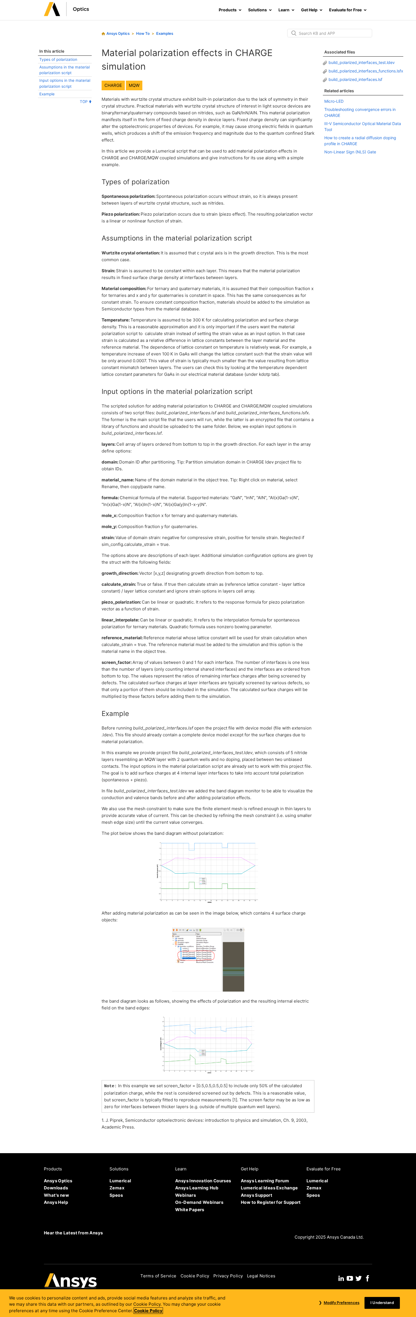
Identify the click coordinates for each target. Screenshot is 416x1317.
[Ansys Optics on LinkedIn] (341, 1277)
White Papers (189, 1209)
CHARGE (113, 85)
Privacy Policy (228, 1276)
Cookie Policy (195, 1276)
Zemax (117, 1188)
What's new (56, 1195)
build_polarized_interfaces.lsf (355, 79)
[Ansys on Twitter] (358, 1277)
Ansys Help (56, 1202)
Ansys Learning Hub (196, 1188)
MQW (134, 85)
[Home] (66, 14)
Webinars (185, 1195)
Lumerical (120, 1180)
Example (47, 94)
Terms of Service (158, 1276)
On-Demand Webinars (199, 1202)
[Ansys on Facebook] (367, 1277)
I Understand (382, 1302)
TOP (84, 101)
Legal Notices (261, 1276)
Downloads (56, 1188)
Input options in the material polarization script (64, 83)
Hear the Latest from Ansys (73, 1233)
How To (143, 33)
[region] (208, 1303)
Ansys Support (256, 1195)
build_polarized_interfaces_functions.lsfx (366, 70)
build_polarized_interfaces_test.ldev (362, 62)
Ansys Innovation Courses (203, 1180)
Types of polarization (58, 59)
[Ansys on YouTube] (350, 1277)
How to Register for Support (271, 1202)
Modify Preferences (341, 1302)
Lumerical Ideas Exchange (269, 1188)
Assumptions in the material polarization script (64, 70)
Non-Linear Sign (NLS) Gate (350, 151)
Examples (164, 33)
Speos (116, 1195)
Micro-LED (334, 101)
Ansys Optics (118, 33)
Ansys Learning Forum (265, 1180)
